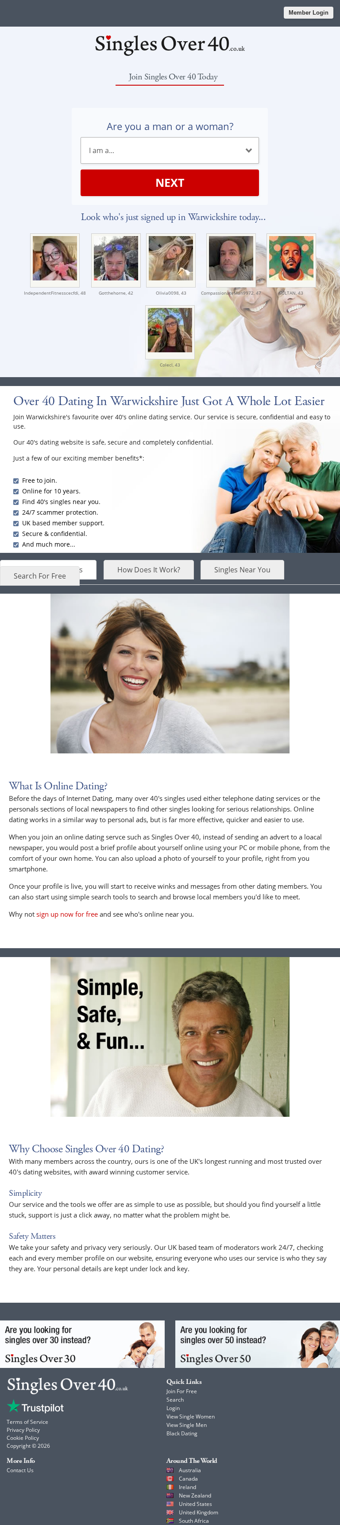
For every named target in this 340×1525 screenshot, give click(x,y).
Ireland (187, 1487)
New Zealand (195, 1495)
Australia (190, 1470)
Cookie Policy (23, 1438)
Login (173, 1408)
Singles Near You (242, 570)
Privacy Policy (23, 1430)
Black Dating (181, 1433)
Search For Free (40, 576)
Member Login (308, 12)
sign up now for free (67, 914)
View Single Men (186, 1425)
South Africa (194, 1521)
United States (195, 1504)
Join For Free (181, 1391)
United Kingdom (198, 1512)
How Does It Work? (148, 570)
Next (169, 182)
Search (175, 1399)
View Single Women (190, 1416)
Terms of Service (27, 1422)
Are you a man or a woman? (170, 126)
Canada (188, 1478)
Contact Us (20, 1470)
